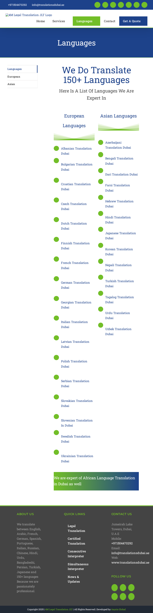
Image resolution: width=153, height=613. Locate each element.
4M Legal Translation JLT (59, 609)
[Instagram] (131, 587)
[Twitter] (114, 596)
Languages (14, 69)
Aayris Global (118, 609)
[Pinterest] (123, 596)
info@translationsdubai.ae (130, 553)
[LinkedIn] (123, 587)
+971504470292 (122, 543)
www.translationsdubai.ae (130, 562)
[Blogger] (131, 596)
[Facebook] (114, 587)
